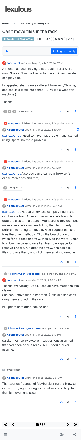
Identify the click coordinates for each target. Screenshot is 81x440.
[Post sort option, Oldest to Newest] (7, 51)
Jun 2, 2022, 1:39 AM (48, 129)
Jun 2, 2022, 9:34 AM (49, 205)
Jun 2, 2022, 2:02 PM (45, 280)
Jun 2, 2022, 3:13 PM (48, 334)
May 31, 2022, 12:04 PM (46, 63)
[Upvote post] (61, 111)
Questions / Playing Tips (19, 39)
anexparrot (13, 63)
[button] (5, 434)
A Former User (15, 129)
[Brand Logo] (19, 9)
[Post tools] (75, 111)
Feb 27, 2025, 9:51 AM (49, 377)
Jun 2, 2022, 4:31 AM (48, 167)
